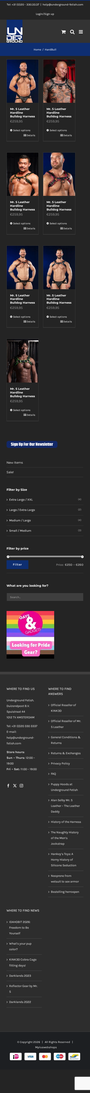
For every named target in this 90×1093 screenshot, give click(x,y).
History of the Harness (66, 822)
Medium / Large (20, 520)
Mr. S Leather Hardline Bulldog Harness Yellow (22, 207)
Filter (17, 564)
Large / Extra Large (22, 510)
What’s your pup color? (20, 946)
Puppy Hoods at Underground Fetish (64, 787)
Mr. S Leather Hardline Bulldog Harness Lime (22, 394)
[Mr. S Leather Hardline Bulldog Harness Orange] (22, 267)
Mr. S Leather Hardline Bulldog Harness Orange (22, 301)
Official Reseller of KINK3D (63, 708)
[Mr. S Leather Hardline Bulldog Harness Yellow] (22, 174)
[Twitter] (15, 785)
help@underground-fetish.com (63, 4)
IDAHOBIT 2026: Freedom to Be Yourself (19, 927)
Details (31, 135)
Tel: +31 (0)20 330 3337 (22, 726)
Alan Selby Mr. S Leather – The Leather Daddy (65, 805)
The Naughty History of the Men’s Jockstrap (65, 838)
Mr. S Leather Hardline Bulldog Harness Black (22, 114)
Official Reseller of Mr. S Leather (66, 724)
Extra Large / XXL (21, 499)
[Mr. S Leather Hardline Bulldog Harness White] (59, 81)
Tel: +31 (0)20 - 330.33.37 (23, 4)
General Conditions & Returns (66, 740)
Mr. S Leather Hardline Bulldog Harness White (59, 114)
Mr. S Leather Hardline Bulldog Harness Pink (59, 207)
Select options (21, 130)
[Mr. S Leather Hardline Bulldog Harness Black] (22, 81)
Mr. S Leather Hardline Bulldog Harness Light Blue (59, 301)
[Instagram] (21, 785)
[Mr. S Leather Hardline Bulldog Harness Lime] (22, 360)
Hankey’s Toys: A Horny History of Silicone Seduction (63, 859)
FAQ (53, 774)
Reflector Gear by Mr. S (23, 989)
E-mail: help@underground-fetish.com (20, 737)
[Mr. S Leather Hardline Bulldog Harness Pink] (59, 174)
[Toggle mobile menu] (81, 32)
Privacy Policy (60, 764)
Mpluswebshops (46, 1047)
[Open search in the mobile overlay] (72, 32)
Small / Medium (20, 531)
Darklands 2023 (20, 976)
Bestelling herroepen (65, 892)
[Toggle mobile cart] (63, 32)
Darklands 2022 (20, 1002)
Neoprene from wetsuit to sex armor (65, 878)
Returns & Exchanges (66, 753)
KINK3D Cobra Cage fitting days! (22, 962)
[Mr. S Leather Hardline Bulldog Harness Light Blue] (59, 267)
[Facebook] (8, 785)
